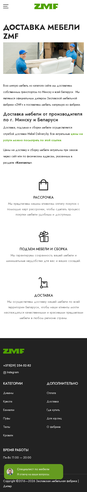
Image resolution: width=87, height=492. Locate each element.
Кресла (7, 401)
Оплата (51, 393)
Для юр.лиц (54, 418)
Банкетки (8, 410)
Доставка (53, 401)
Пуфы (6, 418)
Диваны (8, 393)
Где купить (53, 410)
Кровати (8, 435)
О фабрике (54, 427)
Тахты (6, 427)
